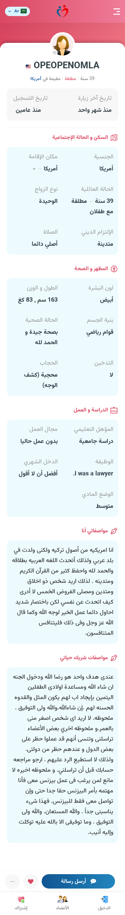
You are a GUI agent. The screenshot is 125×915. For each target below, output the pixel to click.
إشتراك (21, 908)
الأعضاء (62, 908)
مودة (62, 11)
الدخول (104, 908)
